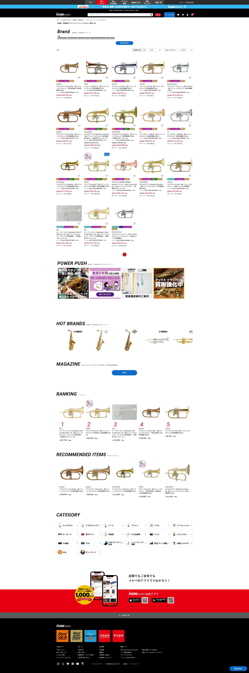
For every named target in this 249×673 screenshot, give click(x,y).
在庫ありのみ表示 (169, 50)
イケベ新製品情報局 (126, 652)
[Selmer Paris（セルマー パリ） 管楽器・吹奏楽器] (128, 340)
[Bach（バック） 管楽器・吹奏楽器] (185, 340)
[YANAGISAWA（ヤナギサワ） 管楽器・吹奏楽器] (100, 340)
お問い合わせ (81, 652)
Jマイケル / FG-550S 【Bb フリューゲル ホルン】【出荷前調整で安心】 (124, 87)
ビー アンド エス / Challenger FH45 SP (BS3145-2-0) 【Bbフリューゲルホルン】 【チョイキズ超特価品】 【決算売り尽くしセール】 (68, 235)
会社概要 (101, 649)
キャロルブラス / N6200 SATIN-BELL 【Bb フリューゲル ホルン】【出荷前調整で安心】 (152, 186)
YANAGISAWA (72, 38)
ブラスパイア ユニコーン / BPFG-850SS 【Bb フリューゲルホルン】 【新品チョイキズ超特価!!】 (124, 236)
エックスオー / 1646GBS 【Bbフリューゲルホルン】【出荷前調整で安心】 (179, 135)
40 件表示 (183, 50)
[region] (124, 341)
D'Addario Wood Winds (98, 38)
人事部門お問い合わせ (84, 657)
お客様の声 (81, 649)
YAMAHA (81, 38)
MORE (124, 373)
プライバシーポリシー (97, 663)
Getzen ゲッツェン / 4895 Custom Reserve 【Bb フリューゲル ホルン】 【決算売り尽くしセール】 (124, 186)
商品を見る (238, 668)
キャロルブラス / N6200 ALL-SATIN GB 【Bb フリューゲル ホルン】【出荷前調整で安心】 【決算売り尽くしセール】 (96, 136)
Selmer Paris (62, 38)
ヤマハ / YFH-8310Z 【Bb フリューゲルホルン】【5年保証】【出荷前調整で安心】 (96, 185)
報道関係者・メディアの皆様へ (86, 655)
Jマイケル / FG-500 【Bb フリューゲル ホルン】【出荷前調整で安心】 (152, 87)
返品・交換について (61, 652)
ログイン (181, 2)
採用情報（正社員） (104, 655)
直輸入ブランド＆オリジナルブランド (152, 652)
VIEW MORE (124, 43)
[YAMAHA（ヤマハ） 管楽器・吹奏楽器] (71, 340)
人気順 (151, 50)
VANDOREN (110, 38)
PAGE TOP (126, 615)
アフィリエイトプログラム (63, 657)
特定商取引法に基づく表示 (112, 663)
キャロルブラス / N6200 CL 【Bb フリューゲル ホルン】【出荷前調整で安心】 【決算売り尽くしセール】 (124, 136)
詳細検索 (158, 14)
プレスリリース (135, 663)
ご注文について (60, 649)
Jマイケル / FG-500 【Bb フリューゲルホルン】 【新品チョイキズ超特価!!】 (179, 185)
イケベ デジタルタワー (127, 655)
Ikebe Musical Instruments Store (129, 649)
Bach (87, 38)
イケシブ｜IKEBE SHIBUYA (128, 657)
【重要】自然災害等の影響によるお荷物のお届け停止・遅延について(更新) (124, 10)
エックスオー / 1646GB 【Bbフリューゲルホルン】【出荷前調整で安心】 (152, 135)
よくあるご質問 (60, 655)
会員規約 (125, 663)
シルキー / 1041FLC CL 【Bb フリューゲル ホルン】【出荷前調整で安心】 (96, 87)
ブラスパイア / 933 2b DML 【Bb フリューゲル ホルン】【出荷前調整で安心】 (68, 135)
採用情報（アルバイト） (105, 657)
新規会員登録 (190, 2)
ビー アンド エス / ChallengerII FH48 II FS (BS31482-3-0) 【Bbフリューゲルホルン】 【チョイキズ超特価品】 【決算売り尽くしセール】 (96, 235)
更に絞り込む (137, 50)
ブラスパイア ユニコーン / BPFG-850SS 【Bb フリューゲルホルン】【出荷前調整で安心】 (179, 88)
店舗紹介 (101, 652)
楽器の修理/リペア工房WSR (149, 649)
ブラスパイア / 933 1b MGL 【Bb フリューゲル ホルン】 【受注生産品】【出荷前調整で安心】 (69, 88)
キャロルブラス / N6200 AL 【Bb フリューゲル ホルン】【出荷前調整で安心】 (68, 185)
